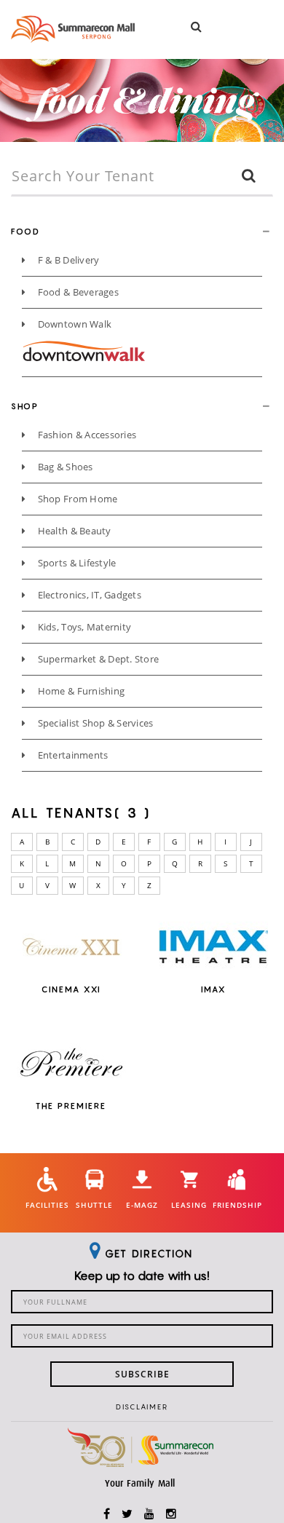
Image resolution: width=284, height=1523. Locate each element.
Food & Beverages (76, 291)
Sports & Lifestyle (75, 562)
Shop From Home (76, 498)
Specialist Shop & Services (94, 722)
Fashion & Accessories (85, 434)
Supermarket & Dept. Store (97, 658)
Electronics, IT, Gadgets (88, 594)
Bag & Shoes (63, 466)
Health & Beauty (73, 530)
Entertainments (71, 755)
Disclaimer (142, 1406)
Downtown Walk (73, 324)
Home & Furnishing (80, 690)
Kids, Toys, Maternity (83, 626)
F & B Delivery (67, 259)
